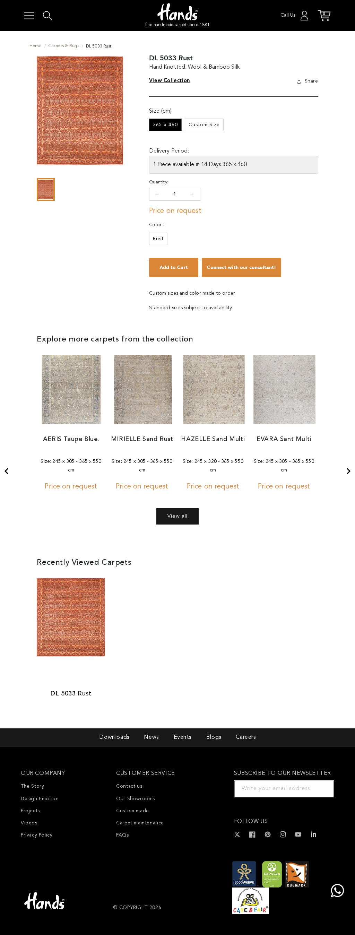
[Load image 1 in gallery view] (46, 189)
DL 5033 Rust (71, 694)
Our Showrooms (135, 798)
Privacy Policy (36, 835)
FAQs (122, 835)
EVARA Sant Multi (284, 439)
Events (183, 737)
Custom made (132, 810)
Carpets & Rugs (64, 46)
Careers (246, 737)
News (151, 737)
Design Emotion (40, 798)
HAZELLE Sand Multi (213, 439)
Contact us (129, 786)
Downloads (114, 737)
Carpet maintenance (140, 823)
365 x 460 (165, 124)
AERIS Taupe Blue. (71, 439)
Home (35, 46)
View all (177, 516)
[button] (29, 15)
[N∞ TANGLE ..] (6, 471)
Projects (30, 810)
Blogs (213, 737)
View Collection (169, 80)
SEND (320, 788)
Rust (158, 238)
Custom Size (204, 124)
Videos (29, 823)
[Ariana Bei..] (349, 471)
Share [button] (311, 81)
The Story (32, 786)
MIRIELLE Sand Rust (142, 439)
